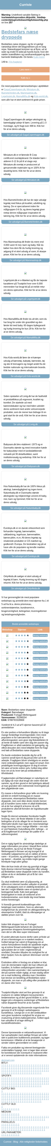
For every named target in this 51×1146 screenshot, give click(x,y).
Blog (15, 1142)
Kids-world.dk (41, 96)
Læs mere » (25, 69)
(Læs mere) (39, 57)
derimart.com (7, 1060)
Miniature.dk (33, 89)
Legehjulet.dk (8, 96)
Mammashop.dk (29, 93)
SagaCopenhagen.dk (15, 89)
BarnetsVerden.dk (10, 93)
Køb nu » (25, 78)
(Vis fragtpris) (15, 62)
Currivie (25, 5)
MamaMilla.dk (23, 96)
